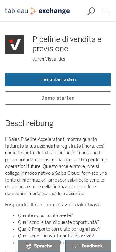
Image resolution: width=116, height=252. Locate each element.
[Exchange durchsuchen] (91, 11)
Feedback (92, 246)
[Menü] (105, 11)
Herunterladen (58, 79)
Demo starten (58, 98)
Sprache (43, 246)
